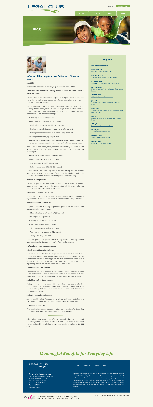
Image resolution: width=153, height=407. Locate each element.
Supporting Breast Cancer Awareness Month (105, 83)
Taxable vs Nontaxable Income (100, 137)
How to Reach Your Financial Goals (102, 126)
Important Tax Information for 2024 (102, 143)
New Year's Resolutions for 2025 (101, 71)
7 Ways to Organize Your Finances (102, 97)
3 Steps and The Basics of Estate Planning (104, 77)
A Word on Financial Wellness (100, 132)
